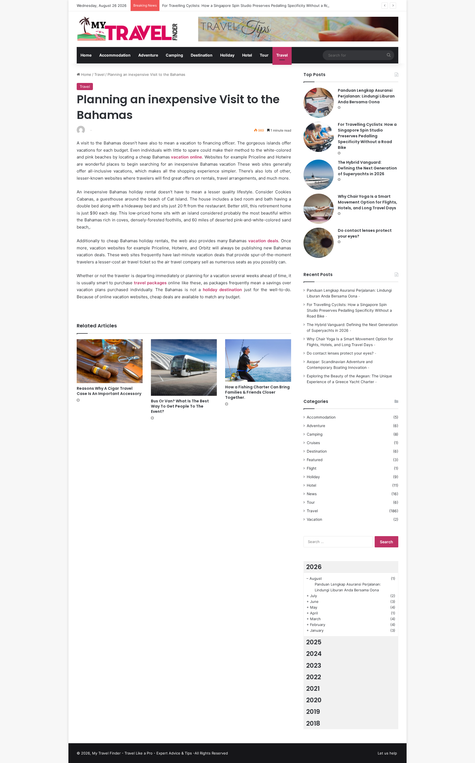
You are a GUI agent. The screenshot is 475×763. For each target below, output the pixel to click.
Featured (314, 460)
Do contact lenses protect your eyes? (340, 353)
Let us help (387, 753)
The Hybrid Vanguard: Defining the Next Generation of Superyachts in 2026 (367, 168)
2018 (313, 723)
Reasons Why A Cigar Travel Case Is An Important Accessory (109, 391)
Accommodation (115, 55)
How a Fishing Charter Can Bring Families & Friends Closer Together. (257, 392)
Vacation (314, 519)
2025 (314, 642)
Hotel (247, 55)
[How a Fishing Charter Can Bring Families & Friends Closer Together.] (258, 360)
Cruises (313, 443)
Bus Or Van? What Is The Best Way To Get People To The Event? (180, 406)
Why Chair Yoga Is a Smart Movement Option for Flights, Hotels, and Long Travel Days (367, 202)
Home (86, 55)
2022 (313, 677)
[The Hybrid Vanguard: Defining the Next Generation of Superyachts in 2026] (318, 175)
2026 (314, 566)
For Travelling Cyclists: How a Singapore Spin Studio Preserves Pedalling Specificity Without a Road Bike (251, 5)
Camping (174, 55)
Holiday (227, 55)
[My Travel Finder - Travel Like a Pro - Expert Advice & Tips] (127, 28)
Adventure (148, 55)
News (312, 494)
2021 (313, 688)
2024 (314, 653)
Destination (201, 55)
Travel (282, 55)
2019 (313, 711)
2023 (313, 665)
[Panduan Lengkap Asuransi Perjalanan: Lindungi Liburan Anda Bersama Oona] (318, 103)
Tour (264, 55)
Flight (311, 468)
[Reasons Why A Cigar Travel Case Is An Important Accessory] (110, 361)
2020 (314, 700)
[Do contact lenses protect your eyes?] (318, 243)
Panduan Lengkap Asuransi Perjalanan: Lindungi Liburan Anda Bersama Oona (366, 96)
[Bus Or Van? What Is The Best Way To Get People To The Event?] (184, 367)
